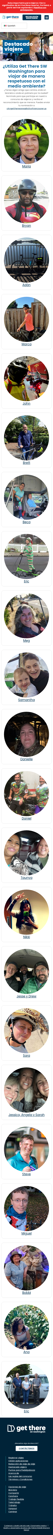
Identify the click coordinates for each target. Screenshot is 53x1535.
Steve (26, 1174)
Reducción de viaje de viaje (21, 1463)
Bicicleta (12, 1489)
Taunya (26, 878)
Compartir (13, 1493)
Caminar (12, 1511)
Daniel (26, 818)
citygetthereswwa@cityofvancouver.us (26, 108)
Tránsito (12, 1505)
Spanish (11, 25)
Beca (26, 522)
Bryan (26, 225)
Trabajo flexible (16, 1499)
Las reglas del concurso (20, 1476)
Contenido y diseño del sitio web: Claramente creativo (25, 1526)
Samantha (26, 700)
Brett (26, 463)
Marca (27, 344)
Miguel (26, 1233)
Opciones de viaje (17, 1486)
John (26, 403)
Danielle (26, 759)
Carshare (13, 1496)
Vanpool (12, 1508)
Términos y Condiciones (20, 1479)
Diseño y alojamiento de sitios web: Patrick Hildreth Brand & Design (26, 1529)
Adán (26, 285)
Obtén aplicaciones (18, 1460)
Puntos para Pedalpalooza (21, 1470)
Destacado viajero (17, 1467)
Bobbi (26, 1293)
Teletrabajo (14, 1502)
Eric (26, 581)
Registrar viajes (16, 1457)
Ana (26, 1352)
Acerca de (13, 1473)
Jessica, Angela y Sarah (26, 1115)
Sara (26, 1055)
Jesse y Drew (26, 996)
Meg (26, 640)
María (26, 166)
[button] (47, 17)
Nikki (26, 937)
